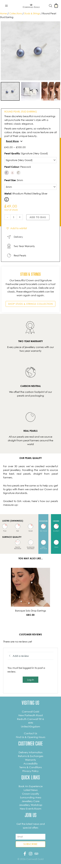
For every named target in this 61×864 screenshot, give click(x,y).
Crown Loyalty (30, 793)
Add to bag (38, 217)
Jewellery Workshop (30, 804)
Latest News (31, 790)
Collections (15, 13)
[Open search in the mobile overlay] (50, 5)
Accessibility (30, 763)
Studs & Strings (32, 13)
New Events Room (30, 808)
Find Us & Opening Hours (30, 737)
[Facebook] (25, 854)
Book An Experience (31, 786)
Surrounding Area (30, 797)
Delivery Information (31, 752)
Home (3, 13)
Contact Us (30, 733)
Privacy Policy (30, 771)
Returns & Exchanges (30, 756)
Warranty (30, 759)
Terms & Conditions (30, 767)
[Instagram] (31, 854)
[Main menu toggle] (6, 5)
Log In (30, 679)
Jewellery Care (30, 801)
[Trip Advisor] (36, 854)
